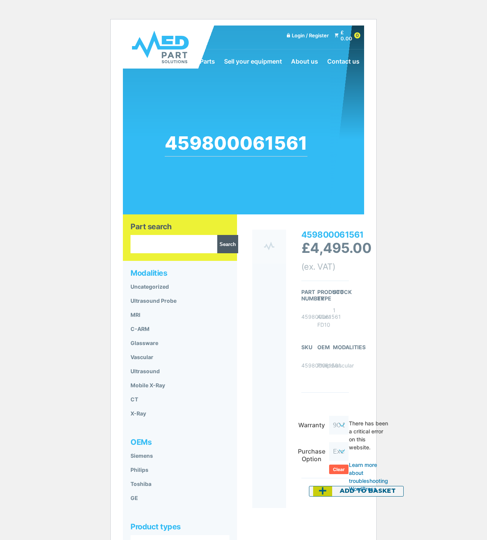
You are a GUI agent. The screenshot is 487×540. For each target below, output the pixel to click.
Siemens (142, 455)
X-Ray (138, 413)
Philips (139, 470)
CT (134, 399)
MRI (135, 315)
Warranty (311, 425)
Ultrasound (145, 371)
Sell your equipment (253, 61)
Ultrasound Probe (154, 300)
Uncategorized (150, 286)
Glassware (144, 343)
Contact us (343, 61)
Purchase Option (311, 455)
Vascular (142, 357)
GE (134, 498)
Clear (339, 469)
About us (304, 61)
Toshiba (141, 484)
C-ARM (140, 329)
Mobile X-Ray (148, 385)
